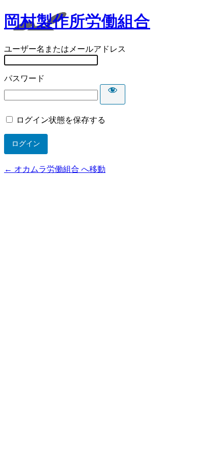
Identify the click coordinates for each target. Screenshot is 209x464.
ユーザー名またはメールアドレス (65, 49)
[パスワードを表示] (112, 94)
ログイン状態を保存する (61, 120)
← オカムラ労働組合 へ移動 (55, 169)
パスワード (24, 78)
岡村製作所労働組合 (77, 21)
